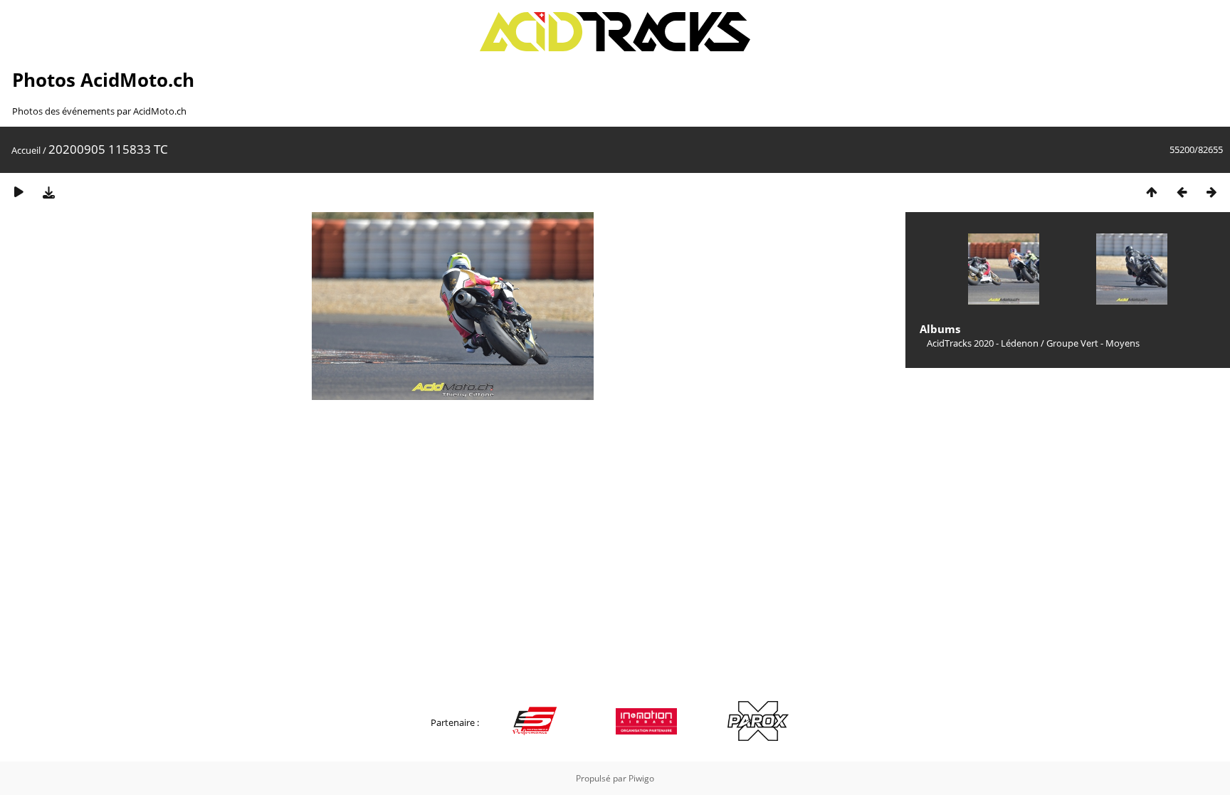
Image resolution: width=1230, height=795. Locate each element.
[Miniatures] (1152, 192)
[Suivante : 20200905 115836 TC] (1211, 192)
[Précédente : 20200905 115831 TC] (1182, 192)
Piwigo (641, 778)
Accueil (26, 150)
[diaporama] (18, 192)
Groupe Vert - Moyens (1093, 343)
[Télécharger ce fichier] (48, 192)
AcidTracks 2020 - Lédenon (983, 343)
